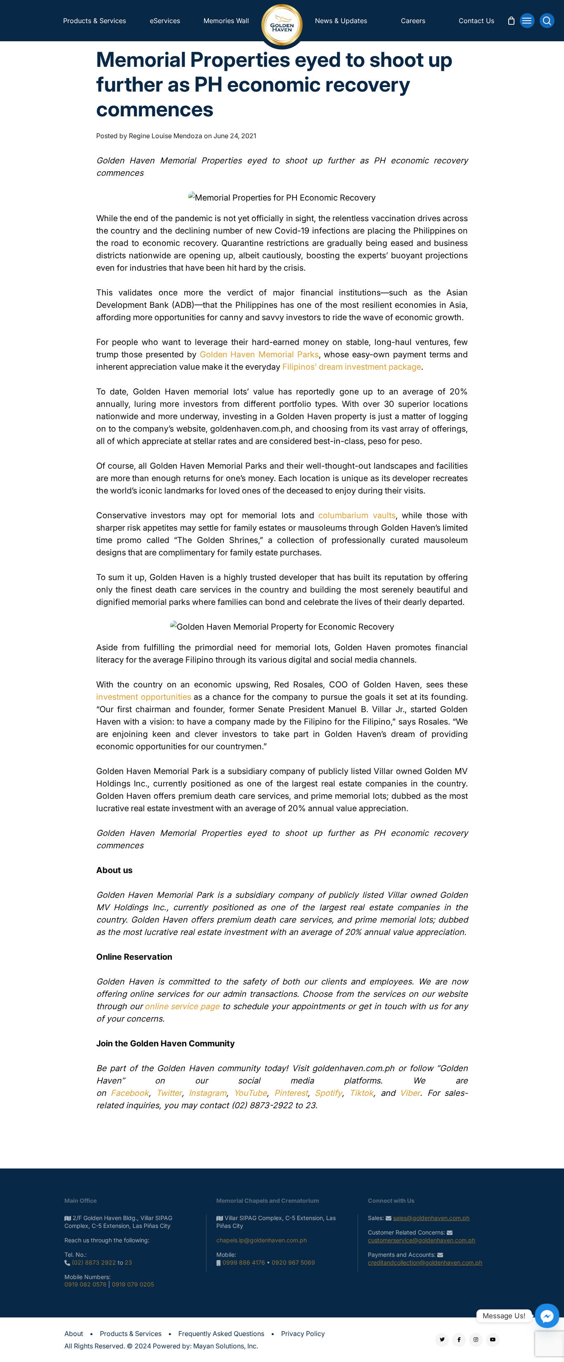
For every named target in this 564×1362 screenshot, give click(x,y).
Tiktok (361, 1093)
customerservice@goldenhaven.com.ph (421, 1240)
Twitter (169, 1093)
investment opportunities (143, 697)
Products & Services (130, 1333)
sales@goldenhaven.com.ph (431, 1217)
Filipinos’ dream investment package (351, 367)
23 (128, 1262)
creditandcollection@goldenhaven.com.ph (425, 1262)
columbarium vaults (357, 515)
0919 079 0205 (133, 1284)
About (73, 1333)
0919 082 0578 (85, 1284)
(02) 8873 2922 (94, 1262)
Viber (410, 1093)
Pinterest (291, 1093)
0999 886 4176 (244, 1262)
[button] (527, 21)
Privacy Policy (303, 1333)
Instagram (207, 1093)
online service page (182, 1006)
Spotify (328, 1093)
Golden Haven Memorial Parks (259, 354)
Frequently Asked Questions (221, 1333)
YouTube (250, 1093)
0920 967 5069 (293, 1262)
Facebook (130, 1093)
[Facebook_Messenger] (547, 1316)
